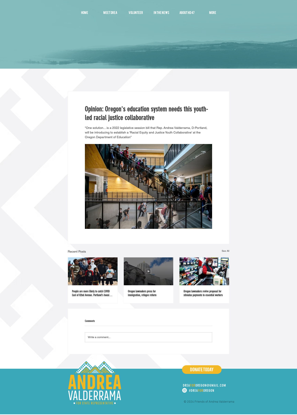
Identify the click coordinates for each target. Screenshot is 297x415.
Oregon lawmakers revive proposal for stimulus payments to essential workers (203, 293)
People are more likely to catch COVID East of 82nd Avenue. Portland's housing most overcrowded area (92, 293)
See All (225, 250)
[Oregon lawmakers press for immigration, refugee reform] (148, 271)
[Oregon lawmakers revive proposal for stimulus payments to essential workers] (204, 271)
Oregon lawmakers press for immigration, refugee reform (142, 293)
